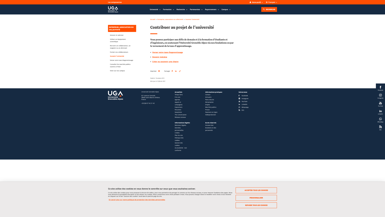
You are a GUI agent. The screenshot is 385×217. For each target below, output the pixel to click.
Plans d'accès (209, 100)
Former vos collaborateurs (119, 52)
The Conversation (180, 115)
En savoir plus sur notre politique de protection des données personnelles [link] (137, 200)
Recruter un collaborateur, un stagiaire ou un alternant (120, 47)
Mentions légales (180, 125)
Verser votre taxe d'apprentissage (167, 52)
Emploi (207, 105)
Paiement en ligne (211, 112)
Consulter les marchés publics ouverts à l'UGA (120, 65)
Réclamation (209, 102)
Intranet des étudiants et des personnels (210, 127)
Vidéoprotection (210, 115)
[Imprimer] (159, 71)
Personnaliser (256, 198)
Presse (207, 110)
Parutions (178, 110)
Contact (207, 95)
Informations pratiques (213, 92)
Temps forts (179, 95)
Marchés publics (210, 107)
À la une (177, 97)
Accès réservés (210, 123)
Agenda (177, 100)
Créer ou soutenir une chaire (165, 61)
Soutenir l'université (117, 56)
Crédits (177, 133)
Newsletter (178, 112)
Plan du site (179, 135)
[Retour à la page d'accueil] (113, 9)
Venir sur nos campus (117, 71)
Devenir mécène (159, 57)
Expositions (178, 107)
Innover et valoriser (117, 35)
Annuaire (208, 97)
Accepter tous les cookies (256, 190)
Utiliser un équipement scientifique (118, 40)
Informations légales (182, 123)
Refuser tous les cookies (256, 205)
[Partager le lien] (180, 71)
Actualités (178, 92)
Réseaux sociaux (180, 117)
